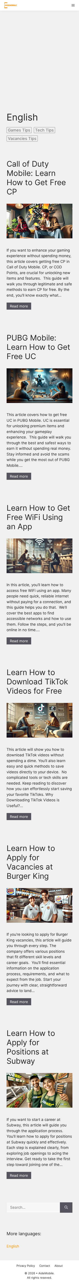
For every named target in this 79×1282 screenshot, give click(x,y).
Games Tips (19, 130)
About (58, 1265)
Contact (44, 1265)
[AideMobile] (9, 5)
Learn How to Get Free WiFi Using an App (38, 517)
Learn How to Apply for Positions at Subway (31, 1047)
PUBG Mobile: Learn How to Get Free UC (38, 347)
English (13, 1246)
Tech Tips (44, 130)
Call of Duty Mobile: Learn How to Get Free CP (36, 177)
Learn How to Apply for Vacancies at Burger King (31, 862)
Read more (19, 306)
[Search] (66, 1207)
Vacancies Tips (22, 138)
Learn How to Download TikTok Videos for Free (37, 681)
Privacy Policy (25, 1265)
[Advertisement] (39, 58)
